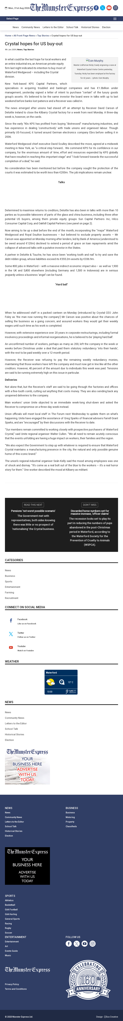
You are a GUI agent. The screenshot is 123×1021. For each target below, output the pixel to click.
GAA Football (11, 909)
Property (70, 822)
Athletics (9, 900)
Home (8, 35)
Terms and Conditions (16, 989)
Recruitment (11, 598)
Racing (8, 923)
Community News (30, 27)
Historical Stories (90, 27)
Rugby (8, 928)
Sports (8, 581)
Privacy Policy (12, 984)
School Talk (72, 27)
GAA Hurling (11, 914)
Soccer (8, 933)
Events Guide (11, 951)
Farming (9, 592)
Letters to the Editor (53, 27)
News (16, 27)
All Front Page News (24, 35)
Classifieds (71, 826)
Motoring (70, 817)
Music (8, 955)
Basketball (10, 905)
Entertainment (12, 587)
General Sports (12, 919)
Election (106, 27)
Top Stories (43, 35)
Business (10, 576)
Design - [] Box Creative (107, 1017)
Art (6, 946)
